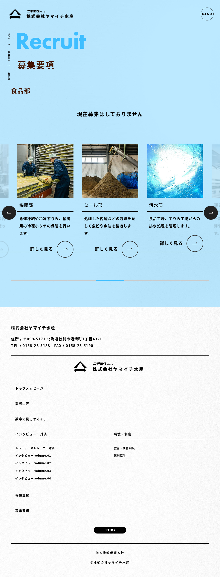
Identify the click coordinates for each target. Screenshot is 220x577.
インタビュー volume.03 (33, 471)
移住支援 (22, 495)
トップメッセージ (29, 388)
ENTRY (110, 530)
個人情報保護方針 (110, 553)
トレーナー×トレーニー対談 (35, 448)
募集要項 (9, 56)
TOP (9, 36)
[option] (45, 201)
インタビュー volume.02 (33, 463)
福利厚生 (120, 455)
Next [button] (211, 213)
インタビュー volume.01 (33, 455)
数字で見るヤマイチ (31, 419)
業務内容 (22, 403)
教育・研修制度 (124, 448)
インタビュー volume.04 (33, 478)
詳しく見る (41, 249)
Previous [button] (9, 213)
